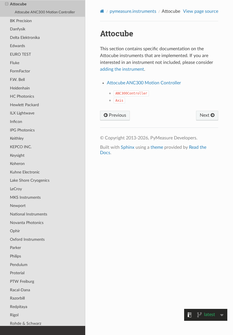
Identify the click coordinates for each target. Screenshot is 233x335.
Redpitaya (18, 307)
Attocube (18, 4)
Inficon (16, 122)
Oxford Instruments (27, 239)
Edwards (17, 46)
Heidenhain (20, 88)
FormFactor (20, 71)
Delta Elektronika (25, 37)
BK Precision (21, 21)
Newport (18, 206)
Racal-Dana (20, 290)
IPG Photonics (22, 130)
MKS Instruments (25, 197)
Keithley (17, 138)
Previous (117, 115)
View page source (200, 11)
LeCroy (16, 189)
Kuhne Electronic (25, 172)
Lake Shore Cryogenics (29, 180)
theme (157, 147)
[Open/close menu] (6, 4)
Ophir (15, 231)
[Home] (102, 11)
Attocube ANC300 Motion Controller (45, 12)
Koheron (17, 164)
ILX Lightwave (22, 113)
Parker (15, 248)
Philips (15, 256)
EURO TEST (20, 54)
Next (205, 115)
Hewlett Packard (24, 105)
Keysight (17, 155)
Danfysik (17, 29)
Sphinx (127, 147)
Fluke (14, 63)
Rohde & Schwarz (25, 323)
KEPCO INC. (21, 147)
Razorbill (17, 298)
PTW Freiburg (22, 281)
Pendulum (19, 265)
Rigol (14, 315)
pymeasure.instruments (133, 11)
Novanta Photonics (26, 223)
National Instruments (28, 214)
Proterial (17, 273)
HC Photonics (22, 96)
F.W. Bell (17, 80)
